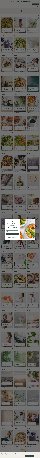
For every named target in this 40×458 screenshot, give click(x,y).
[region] (20, 455)
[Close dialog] (34, 219)
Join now (12, 233)
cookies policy (15, 237)
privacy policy (10, 237)
